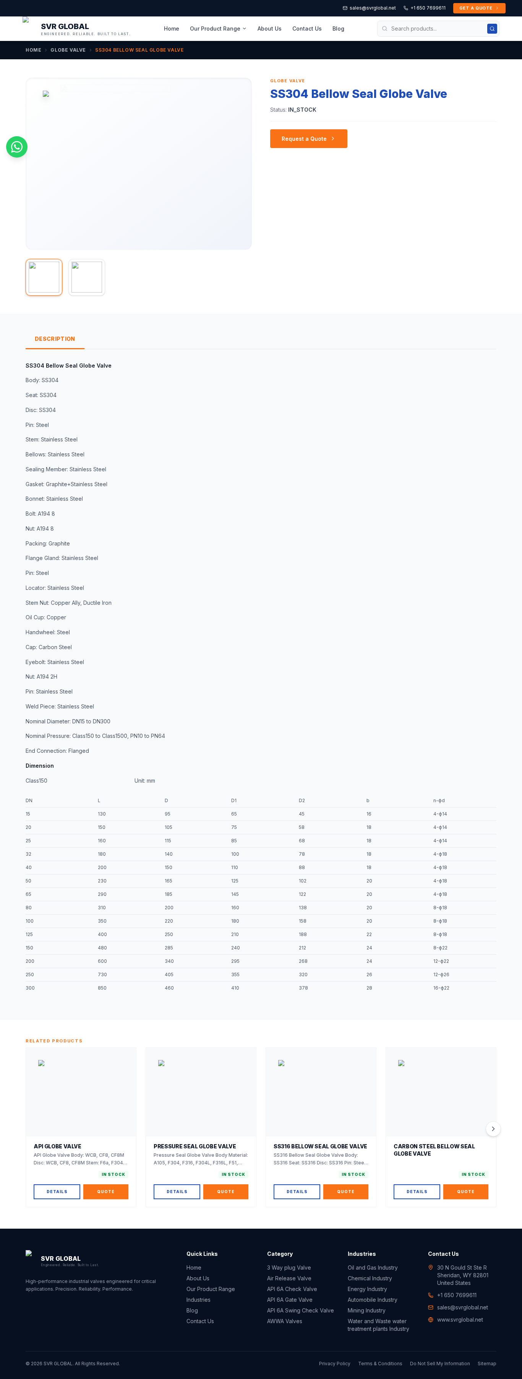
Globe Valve (68, 50)
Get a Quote (476, 8)
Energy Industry (367, 1289)
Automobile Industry (372, 1299)
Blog (338, 28)
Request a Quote (304, 138)
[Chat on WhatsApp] (17, 147)
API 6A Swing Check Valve (300, 1310)
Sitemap (487, 1363)
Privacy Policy (334, 1363)
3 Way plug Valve (289, 1267)
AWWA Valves (284, 1321)
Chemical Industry (370, 1278)
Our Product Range (215, 28)
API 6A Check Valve (292, 1289)
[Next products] (493, 1128)
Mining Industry (367, 1310)
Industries (198, 1299)
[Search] (492, 29)
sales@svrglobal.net (373, 8)
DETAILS (57, 1191)
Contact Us (307, 28)
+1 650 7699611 (428, 8)
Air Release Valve (289, 1278)
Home (171, 28)
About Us (270, 28)
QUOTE (106, 1191)
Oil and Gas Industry (373, 1267)
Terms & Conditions (380, 1363)
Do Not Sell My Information (440, 1363)
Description (55, 338)
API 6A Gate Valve (290, 1299)
